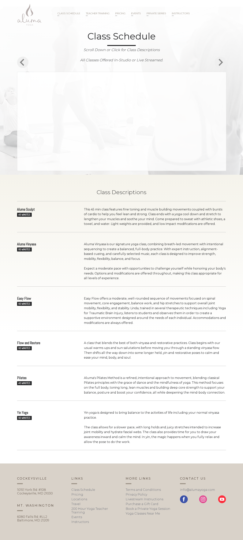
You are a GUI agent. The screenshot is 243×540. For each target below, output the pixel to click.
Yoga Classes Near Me (143, 513)
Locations (79, 499)
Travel (75, 504)
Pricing (120, 13)
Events (136, 13)
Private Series (156, 13)
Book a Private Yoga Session (148, 509)
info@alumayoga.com (197, 490)
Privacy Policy (136, 494)
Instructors (181, 13)
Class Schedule (68, 13)
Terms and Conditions (143, 490)
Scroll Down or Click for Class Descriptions (122, 49)
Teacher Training (98, 13)
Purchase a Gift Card (142, 504)
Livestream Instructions (144, 499)
